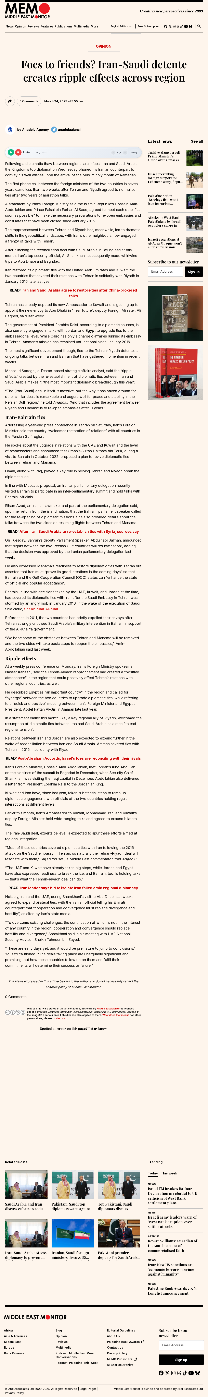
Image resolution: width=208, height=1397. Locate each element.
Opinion (20, 26)
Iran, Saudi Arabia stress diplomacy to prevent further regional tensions (26, 1256)
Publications (64, 26)
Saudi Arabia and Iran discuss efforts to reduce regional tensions (26, 1207)
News (10, 26)
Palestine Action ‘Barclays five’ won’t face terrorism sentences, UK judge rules (163, 200)
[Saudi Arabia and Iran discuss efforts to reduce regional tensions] (26, 1184)
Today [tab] (153, 1173)
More (94, 26)
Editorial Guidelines (121, 1330)
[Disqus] (73, 1087)
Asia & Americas (15, 1336)
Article (153, 1236)
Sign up (194, 272)
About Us (113, 1336)
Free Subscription (148, 26)
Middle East (12, 1341)
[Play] (11, 152)
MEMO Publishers (119, 1359)
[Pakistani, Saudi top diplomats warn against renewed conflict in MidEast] (73, 1184)
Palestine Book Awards (123, 1341)
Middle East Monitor (109, 1008)
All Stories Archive (120, 1364)
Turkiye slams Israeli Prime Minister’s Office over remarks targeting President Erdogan (164, 156)
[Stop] (18, 152)
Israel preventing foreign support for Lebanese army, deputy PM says (165, 178)
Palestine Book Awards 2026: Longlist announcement (172, 1290)
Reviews (33, 26)
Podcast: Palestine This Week (77, 1362)
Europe (9, 1347)
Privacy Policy (117, 1353)
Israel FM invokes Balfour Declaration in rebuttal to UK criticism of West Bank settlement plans (172, 1195)
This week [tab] (169, 1173)
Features (47, 26)
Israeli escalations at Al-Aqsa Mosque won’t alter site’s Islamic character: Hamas (165, 243)
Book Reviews (14, 1353)
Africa (8, 1330)
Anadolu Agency (35, 130)
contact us (58, 1018)
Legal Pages (88, 1388)
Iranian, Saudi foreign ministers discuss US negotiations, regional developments (70, 1256)
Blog (59, 1330)
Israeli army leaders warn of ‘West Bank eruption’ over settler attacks (172, 1222)
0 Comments (29, 101)
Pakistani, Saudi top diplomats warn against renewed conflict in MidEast (72, 1207)
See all (197, 141)
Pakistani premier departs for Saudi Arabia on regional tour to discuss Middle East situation (119, 1256)
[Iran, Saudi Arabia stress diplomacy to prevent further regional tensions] (26, 1233)
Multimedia (82, 26)
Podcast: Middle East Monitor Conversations (77, 1355)
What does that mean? (115, 1015)
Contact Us (115, 1347)
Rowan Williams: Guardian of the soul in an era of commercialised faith (172, 1246)
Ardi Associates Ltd (190, 1388)
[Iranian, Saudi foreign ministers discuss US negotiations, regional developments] (73, 1233)
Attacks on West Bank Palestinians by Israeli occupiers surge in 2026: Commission (164, 221)
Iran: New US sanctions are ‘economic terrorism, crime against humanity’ (171, 1270)
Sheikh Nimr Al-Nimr (41, 609)
